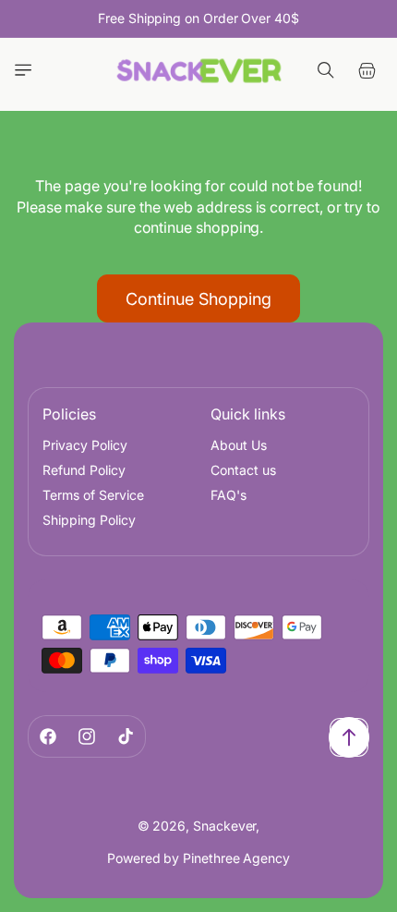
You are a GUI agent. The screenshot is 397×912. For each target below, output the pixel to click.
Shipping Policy (89, 520)
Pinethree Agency (236, 858)
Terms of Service (93, 495)
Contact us (243, 470)
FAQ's (229, 495)
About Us (239, 445)
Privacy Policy (84, 445)
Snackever (224, 825)
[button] (23, 70)
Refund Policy (84, 470)
